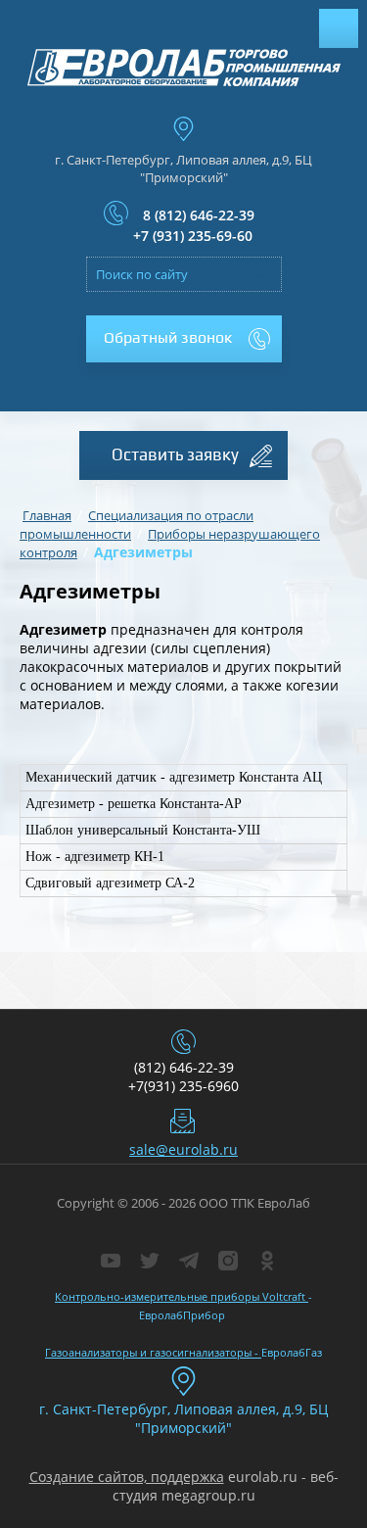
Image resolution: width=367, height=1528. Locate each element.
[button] (184, 338)
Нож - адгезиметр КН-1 (94, 856)
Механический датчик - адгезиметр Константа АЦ (173, 777)
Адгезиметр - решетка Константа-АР (133, 803)
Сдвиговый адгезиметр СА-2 (110, 883)
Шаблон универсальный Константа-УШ (142, 830)
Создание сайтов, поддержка (126, 1476)
